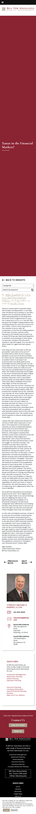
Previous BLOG (13, 562)
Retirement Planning (14, 677)
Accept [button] (6, 810)
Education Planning (14, 680)
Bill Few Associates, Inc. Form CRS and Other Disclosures (18, 773)
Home (18, 787)
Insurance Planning (14, 687)
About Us (18, 796)
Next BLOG (24, 562)
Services (18, 789)
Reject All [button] (14, 810)
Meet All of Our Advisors (16, 695)
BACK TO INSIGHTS (15, 280)
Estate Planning (12, 679)
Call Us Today (18, 725)
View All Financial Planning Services (16, 692)
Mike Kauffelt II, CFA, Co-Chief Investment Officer (16, 297)
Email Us (18, 731)
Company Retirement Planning (18, 767)
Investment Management (16, 675)
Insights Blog (18, 794)
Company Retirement (15, 689)
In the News (17, 303)
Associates (18, 791)
